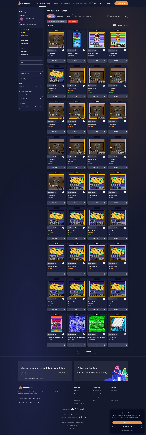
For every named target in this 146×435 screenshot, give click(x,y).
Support (113, 394)
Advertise (77, 390)
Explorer (35, 3)
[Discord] (23, 402)
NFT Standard (97, 390)
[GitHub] (38, 402)
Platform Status (79, 403)
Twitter (83, 372)
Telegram (103, 372)
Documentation (97, 394)
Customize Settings (127, 430)
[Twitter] (19, 402)
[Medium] (31, 402)
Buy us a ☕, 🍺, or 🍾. (79, 417)
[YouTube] (34, 402)
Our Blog (77, 394)
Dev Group (96, 397)
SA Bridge (77, 400)
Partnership (114, 400)
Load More (88, 351)
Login (108, 3)
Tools (75, 397)
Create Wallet (121, 3)
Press (113, 397)
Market (42, 3)
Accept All (127, 423)
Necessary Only (127, 426)
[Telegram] (27, 402)
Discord (93, 372)
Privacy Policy (31, 378)
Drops (49, 3)
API (94, 400)
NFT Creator (64, 3)
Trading (56, 3)
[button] (34, 59)
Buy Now (54, 61)
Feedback (114, 390)
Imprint (64, 422)
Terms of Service (39, 378)
